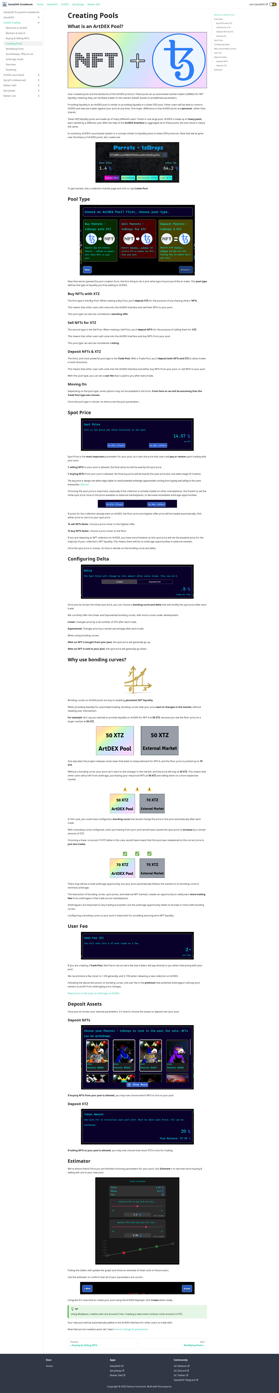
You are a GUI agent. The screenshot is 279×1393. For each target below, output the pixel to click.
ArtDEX (65, 4)
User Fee (217, 53)
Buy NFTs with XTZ (224, 23)
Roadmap (11, 69)
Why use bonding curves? (225, 48)
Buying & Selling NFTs (17, 38)
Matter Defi (93, 4)
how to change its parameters (131, 1329)
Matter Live (9, 95)
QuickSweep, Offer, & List (19, 54)
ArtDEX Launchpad (13, 75)
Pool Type (218, 19)
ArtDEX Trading (11, 22)
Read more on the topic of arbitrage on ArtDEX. (94, 993)
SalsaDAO (52, 4)
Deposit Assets (220, 57)
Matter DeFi (9, 85)
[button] (273, 4)
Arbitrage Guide (14, 59)
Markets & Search (15, 33)
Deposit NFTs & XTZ (224, 31)
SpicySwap (78, 4)
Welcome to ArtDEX (16, 27)
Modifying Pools (15, 48)
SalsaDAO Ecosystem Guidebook (21, 12)
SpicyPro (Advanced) (14, 80)
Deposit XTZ (221, 65)
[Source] (84, 484)
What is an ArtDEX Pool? (224, 15)
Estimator (218, 69)
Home (40, 4)
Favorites (11, 64)
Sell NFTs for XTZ (223, 27)
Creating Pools (14, 43)
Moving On (221, 36)
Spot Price (218, 40)
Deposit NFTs (222, 61)
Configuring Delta (221, 44)
